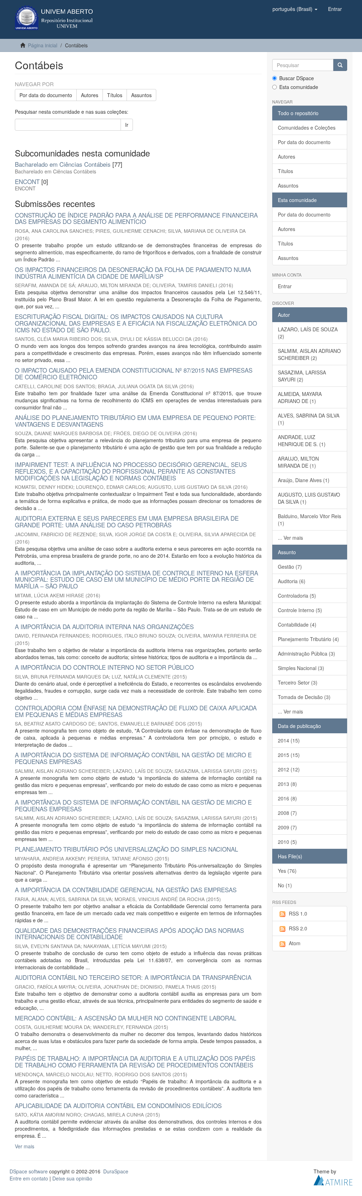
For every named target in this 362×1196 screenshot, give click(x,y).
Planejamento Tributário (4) (308, 639)
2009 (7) (287, 827)
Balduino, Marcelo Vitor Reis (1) (309, 520)
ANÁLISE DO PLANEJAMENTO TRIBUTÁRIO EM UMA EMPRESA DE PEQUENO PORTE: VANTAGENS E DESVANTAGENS (135, 420)
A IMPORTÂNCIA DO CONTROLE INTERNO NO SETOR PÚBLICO (104, 667)
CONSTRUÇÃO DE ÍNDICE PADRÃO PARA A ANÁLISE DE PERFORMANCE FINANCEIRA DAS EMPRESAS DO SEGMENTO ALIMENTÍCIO (136, 218)
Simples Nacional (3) (301, 667)
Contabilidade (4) (297, 624)
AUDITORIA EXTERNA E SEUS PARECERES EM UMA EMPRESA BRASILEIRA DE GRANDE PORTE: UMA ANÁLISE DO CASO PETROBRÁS (127, 521)
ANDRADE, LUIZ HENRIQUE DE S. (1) (302, 440)
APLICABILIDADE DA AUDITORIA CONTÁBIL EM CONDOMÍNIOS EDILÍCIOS (118, 1105)
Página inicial (42, 45)
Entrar (285, 286)
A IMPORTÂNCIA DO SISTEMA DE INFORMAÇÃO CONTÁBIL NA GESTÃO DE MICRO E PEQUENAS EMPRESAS (133, 758)
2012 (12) (289, 769)
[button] (295, 9)
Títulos (114, 95)
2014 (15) (289, 740)
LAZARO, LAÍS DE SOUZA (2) (308, 333)
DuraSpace (115, 1171)
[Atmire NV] (333, 1179)
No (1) (285, 885)
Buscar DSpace (296, 78)
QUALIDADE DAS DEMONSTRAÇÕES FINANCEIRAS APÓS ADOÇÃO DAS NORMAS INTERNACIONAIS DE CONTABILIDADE (129, 933)
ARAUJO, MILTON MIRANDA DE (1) (298, 462)
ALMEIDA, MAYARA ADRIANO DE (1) (300, 397)
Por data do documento (45, 95)
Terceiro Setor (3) (297, 682)
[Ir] (340, 65)
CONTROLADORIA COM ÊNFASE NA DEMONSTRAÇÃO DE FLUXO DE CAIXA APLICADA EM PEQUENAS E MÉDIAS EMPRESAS (136, 711)
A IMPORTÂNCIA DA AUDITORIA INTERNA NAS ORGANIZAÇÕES (104, 626)
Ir (126, 124)
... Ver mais (290, 537)
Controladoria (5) (297, 595)
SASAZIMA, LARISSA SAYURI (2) (302, 376)
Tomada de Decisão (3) (304, 696)
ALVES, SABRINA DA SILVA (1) (308, 419)
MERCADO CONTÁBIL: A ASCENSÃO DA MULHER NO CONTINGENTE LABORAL (125, 1017)
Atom (294, 943)
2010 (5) (287, 841)
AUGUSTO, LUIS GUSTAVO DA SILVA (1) (309, 498)
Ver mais (24, 1146)
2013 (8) (287, 783)
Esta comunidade (298, 86)
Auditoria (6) (291, 581)
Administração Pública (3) (306, 653)
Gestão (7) (290, 566)
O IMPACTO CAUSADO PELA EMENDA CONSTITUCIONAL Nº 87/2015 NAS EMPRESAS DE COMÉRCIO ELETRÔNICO (133, 373)
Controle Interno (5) (300, 610)
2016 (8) (287, 798)
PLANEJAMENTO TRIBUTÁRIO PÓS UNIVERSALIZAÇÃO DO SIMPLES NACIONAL (126, 849)
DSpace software (29, 1171)
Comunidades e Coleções (306, 127)
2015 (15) (289, 754)
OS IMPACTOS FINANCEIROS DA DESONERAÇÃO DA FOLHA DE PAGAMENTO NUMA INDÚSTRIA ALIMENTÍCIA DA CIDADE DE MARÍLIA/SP (133, 272)
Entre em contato (29, 1178)
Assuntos (141, 95)
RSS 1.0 (298, 913)
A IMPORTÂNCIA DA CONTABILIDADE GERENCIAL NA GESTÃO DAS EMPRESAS (126, 889)
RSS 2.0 (298, 928)
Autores (89, 95)
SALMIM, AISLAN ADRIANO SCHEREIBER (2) (309, 354)
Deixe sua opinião (72, 1178)
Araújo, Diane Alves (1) (303, 480)
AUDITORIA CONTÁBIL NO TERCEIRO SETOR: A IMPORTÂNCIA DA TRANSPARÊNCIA (133, 977)
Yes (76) (287, 870)
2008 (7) (287, 812)
